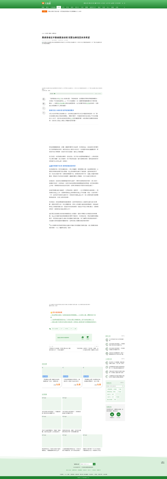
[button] (124, 7)
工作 (71, 118)
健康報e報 (76, 464)
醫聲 (86, 7)
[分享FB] (43, 99)
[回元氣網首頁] (48, 3)
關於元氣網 (68, 470)
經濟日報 (92, 3)
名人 (108, 7)
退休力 (77, 7)
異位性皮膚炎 (61, 103)
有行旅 (108, 3)
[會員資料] (122, 3)
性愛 (103, 7)
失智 (82, 7)
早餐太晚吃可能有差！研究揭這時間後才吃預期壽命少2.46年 (64, 11)
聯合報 (86, 3)
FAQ (66, 474)
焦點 (43, 7)
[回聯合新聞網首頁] (43, 3)
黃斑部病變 (109, 399)
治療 (50, 166)
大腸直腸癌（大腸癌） (112, 389)
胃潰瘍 (117, 397)
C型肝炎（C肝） (111, 397)
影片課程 (45, 376)
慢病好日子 (93, 7)
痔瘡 (120, 389)
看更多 (123, 335)
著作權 (81, 474)
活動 (117, 7)
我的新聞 (118, 3)
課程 (72, 7)
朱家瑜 (88, 103)
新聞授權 (72, 474)
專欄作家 (99, 470)
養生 (47, 7)
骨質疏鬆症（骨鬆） (111, 391)
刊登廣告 (62, 474)
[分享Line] (43, 103)
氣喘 (115, 399)
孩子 (60, 98)
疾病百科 (85, 470)
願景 (113, 3)
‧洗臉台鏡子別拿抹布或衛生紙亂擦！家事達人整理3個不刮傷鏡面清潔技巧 (73, 322)
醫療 (59, 7)
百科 (63, 7)
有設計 (103, 3)
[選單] (124, 3)
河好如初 (98, 3)
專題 (112, 7)
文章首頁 (94, 470)
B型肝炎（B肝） (111, 394)
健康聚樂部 (74, 470)
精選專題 (80, 470)
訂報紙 (95, 474)
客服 (68, 474)
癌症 (99, 7)
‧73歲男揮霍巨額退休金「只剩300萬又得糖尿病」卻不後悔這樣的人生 (72, 320)
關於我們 (100, 474)
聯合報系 (91, 474)
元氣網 (46, 33)
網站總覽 (105, 474)
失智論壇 (53, 7)
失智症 (119, 391)
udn (43, 33)
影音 (67, 7)
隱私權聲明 (86, 474)
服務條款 (77, 474)
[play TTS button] (54, 93)
